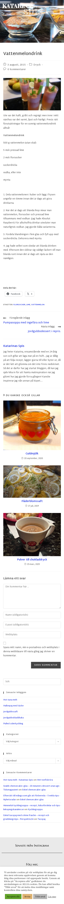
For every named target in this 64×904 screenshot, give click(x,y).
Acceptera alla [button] (13, 896)
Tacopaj (41, 819)
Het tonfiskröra (45, 780)
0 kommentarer (17, 69)
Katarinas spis (13, 346)
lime (28, 304)
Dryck (37, 65)
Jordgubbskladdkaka (13, 718)
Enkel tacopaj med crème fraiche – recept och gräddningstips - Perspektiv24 (26, 817)
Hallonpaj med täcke (13, 706)
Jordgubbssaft (10, 712)
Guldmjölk (32, 454)
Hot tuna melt (10, 700)
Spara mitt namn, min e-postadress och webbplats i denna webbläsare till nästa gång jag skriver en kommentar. (31, 651)
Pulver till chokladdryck (32, 560)
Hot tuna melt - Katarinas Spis (18, 780)
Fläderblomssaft (32, 501)
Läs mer (52, 896)
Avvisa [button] (27, 896)
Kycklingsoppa (35, 810)
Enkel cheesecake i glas (34, 790)
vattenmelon (37, 304)
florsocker (19, 304)
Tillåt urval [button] (40, 896)
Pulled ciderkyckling (13, 724)
